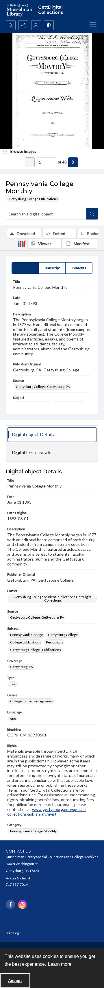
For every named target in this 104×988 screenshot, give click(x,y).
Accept (15, 980)
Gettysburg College (63, 634)
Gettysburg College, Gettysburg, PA (43, 386)
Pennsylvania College (26, 634)
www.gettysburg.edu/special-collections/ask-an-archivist (46, 812)
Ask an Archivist (18, 878)
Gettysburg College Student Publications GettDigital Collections (53, 598)
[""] (52, 10)
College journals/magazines (31, 701)
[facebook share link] (10, 904)
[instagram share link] (22, 904)
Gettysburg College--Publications (35, 649)
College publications (25, 642)
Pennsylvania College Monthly (33, 831)
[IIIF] (21, 243)
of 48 (62, 162)
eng (13, 718)
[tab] (25, 268)
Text (13, 684)
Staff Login (14, 933)
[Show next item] (73, 162)
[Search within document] (92, 213)
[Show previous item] (30, 162)
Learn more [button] (59, 964)
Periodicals (54, 642)
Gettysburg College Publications (33, 199)
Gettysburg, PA (21, 667)
